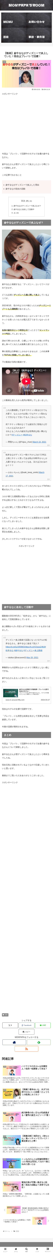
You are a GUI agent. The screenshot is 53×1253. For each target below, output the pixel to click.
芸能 (6, 1015)
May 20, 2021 (32, 658)
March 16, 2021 (39, 442)
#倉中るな (18, 650)
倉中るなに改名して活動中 (24, 209)
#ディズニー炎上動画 (33, 650)
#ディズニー (17, 435)
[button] (26, 1032)
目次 (23, 201)
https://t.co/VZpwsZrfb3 (35, 647)
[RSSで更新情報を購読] (26, 1049)
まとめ (16, 213)
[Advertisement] (26, 122)
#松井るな (27, 435)
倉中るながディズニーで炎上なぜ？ (27, 206)
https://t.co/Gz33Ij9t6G (15, 647)
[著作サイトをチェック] (14, 1042)
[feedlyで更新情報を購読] (39, 1042)
